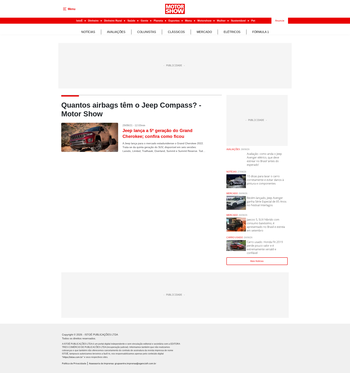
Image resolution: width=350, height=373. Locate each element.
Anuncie (279, 20)
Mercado (204, 32)
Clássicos (176, 32)
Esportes (174, 20)
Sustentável (238, 20)
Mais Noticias (257, 261)
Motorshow (204, 20)
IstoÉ (79, 20)
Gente (144, 20)
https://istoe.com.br (73, 357)
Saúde (131, 20)
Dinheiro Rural (113, 20)
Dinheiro (93, 20)
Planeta (158, 20)
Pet (253, 20)
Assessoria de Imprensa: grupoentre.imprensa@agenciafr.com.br (122, 363)
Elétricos (232, 32)
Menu (188, 20)
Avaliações (116, 32)
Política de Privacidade (74, 363)
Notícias (88, 32)
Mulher (221, 20)
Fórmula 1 (260, 32)
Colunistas (146, 32)
